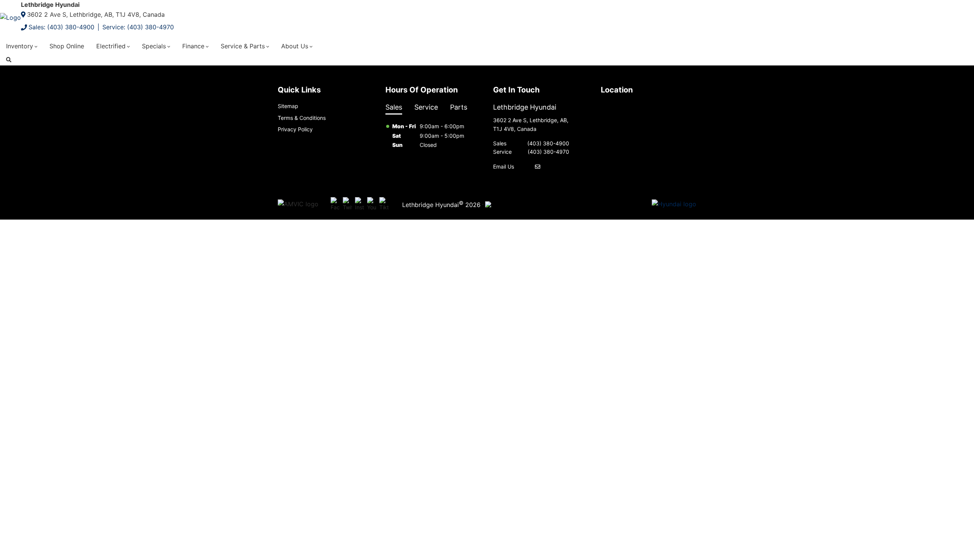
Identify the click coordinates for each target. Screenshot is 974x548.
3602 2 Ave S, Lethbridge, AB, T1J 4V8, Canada (96, 14)
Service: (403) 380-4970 (138, 27)
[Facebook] (335, 204)
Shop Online (66, 46)
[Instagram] (359, 204)
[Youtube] (371, 204)
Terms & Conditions (302, 118)
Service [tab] (426, 107)
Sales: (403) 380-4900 (61, 27)
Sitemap (288, 106)
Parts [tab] (458, 107)
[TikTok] (383, 204)
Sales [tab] (393, 107)
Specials (154, 46)
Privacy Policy (295, 129)
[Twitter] (347, 204)
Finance (193, 46)
